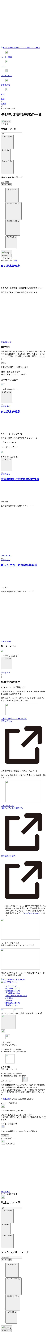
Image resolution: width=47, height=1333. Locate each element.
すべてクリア (6, 255)
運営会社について (12, 1003)
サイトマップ (10, 986)
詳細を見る (5, 406)
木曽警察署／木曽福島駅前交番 (20, 479)
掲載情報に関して (12, 991)
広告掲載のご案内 (12, 993)
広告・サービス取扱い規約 (16, 996)
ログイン (5, 1136)
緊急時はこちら (11, 1005)
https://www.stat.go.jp (31, 913)
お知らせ (9, 1000)
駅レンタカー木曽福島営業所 (19, 565)
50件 (15, 260)
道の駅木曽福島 (10, 265)
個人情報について (12, 988)
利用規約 (9, 998)
